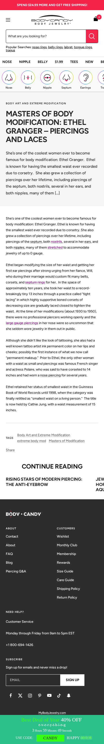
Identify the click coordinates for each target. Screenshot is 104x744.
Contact (12, 536)
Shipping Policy (68, 589)
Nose (7, 62)
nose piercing (50, 375)
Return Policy (67, 597)
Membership (66, 554)
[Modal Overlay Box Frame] (52, 729)
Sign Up (72, 680)
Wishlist (63, 536)
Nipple (24, 62)
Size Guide (65, 571)
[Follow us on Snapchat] (69, 695)
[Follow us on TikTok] (59, 695)
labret (68, 47)
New (89, 62)
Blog (9, 563)
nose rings (39, 47)
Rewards (63, 563)
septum (36, 242)
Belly (43, 62)
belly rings (55, 47)
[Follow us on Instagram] (30, 695)
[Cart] (95, 19)
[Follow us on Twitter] (20, 695)
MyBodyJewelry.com (52, 712)
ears (87, 242)
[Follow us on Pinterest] (40, 695)
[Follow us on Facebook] (10, 695)
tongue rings (83, 47)
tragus (10, 50)
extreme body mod (31, 441)
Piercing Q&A (16, 571)
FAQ (9, 554)
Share (10, 450)
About (10, 545)
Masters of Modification (67, 441)
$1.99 (59, 62)
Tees (74, 62)
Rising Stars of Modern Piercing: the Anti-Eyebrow (44, 482)
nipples (19, 247)
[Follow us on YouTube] (49, 695)
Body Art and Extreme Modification (36, 103)
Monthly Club (67, 545)
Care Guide (65, 580)
